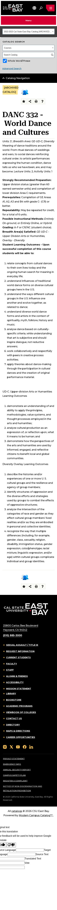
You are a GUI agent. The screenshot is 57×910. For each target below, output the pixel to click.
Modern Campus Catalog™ (36, 815)
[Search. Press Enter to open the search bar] (41, 8)
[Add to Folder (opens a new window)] (24, 101)
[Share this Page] (30, 101)
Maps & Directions (18, 731)
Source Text (42, 854)
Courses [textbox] (7, 48)
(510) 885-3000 (12, 635)
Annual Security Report (17, 770)
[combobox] (28, 31)
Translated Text (33, 858)
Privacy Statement (14, 759)
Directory (13, 724)
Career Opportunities (20, 737)
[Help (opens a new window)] (42, 101)
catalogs (16, 811)
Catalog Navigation (18, 78)
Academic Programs (19, 706)
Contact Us (14, 718)
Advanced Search (11, 68)
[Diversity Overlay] (24, 92)
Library (11, 693)
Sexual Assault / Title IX (22, 645)
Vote (27, 863)
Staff (10, 670)
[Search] (52, 55)
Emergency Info (12, 764)
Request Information (20, 651)
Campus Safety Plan (14, 775)
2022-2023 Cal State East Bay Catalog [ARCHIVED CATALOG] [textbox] (27, 31)
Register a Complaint (15, 781)
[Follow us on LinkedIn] (31, 746)
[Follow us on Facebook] (24, 746)
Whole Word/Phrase (19, 60)
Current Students (18, 657)
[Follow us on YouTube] (18, 746)
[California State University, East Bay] (26, 609)
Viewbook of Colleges (21, 712)
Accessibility (15, 682)
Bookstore (13, 699)
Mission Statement (18, 688)
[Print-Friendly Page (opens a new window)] (36, 101)
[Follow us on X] (11, 746)
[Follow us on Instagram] (5, 746)
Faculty (11, 663)
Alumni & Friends (17, 676)
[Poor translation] (11, 844)
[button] (34, 7)
